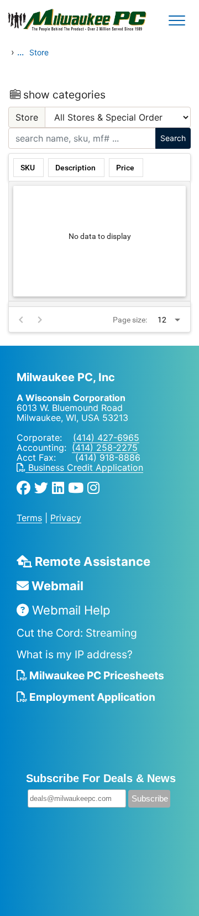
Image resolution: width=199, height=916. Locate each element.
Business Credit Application (84, 467)
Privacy (65, 517)
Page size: (130, 319)
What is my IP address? (75, 654)
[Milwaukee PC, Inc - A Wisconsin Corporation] (44, 20)
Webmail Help (69, 610)
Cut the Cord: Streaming (77, 632)
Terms (29, 517)
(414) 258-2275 (105, 447)
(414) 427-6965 (106, 437)
